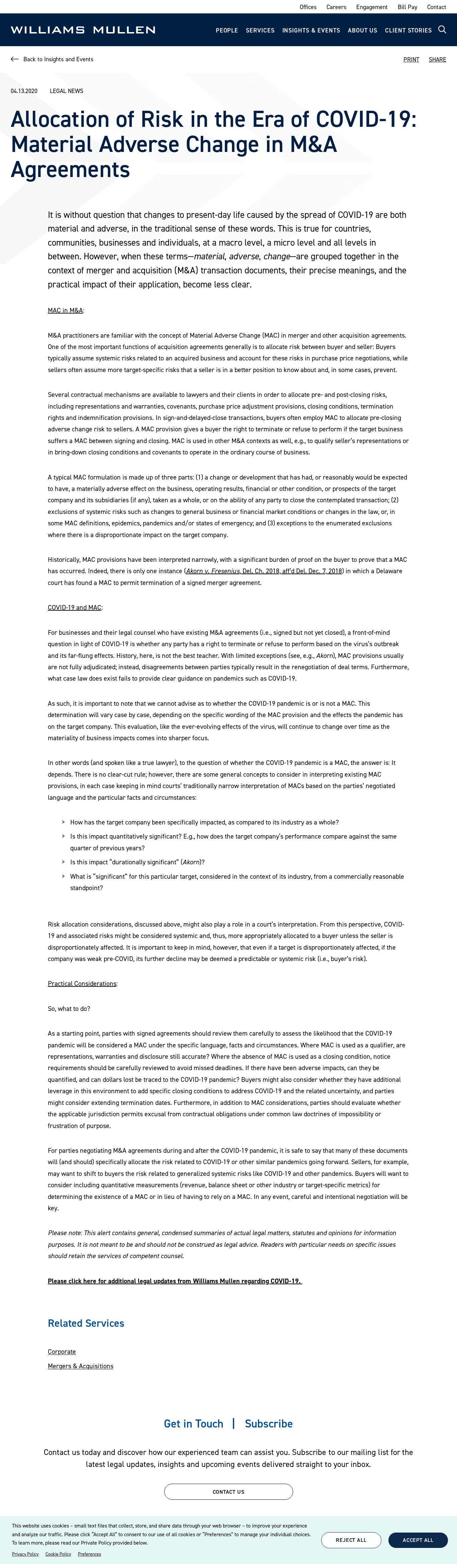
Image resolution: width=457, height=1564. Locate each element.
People (227, 30)
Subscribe (269, 1423)
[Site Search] (442, 29)
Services (260, 30)
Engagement (371, 6)
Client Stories (408, 30)
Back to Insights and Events (58, 59)
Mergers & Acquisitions (80, 1366)
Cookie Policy (58, 1554)
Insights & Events (311, 30)
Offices (308, 6)
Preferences (89, 1554)
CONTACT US (229, 1491)
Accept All (418, 1540)
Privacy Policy (25, 1554)
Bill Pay (407, 6)
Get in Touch (193, 1423)
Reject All (351, 1540)
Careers (336, 6)
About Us (362, 30)
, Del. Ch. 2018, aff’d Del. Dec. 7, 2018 (264, 571)
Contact (436, 6)
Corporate (62, 1352)
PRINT (411, 59)
